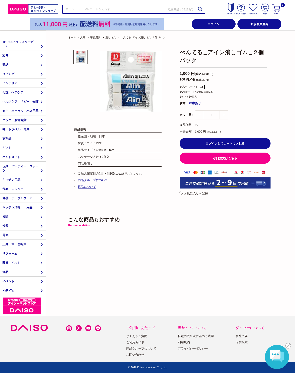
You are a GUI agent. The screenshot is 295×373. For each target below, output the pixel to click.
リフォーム (9, 253)
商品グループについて (93, 180)
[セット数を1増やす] (224, 115)
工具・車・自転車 (14, 244)
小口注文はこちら (225, 158)
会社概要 (242, 336)
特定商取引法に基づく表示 (196, 336)
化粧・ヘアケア (12, 92)
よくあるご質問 (136, 336)
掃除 (5, 216)
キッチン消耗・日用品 (17, 207)
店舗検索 (242, 342)
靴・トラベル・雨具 (16, 129)
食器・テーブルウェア (17, 198)
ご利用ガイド (135, 342)
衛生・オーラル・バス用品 (20, 110)
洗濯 (5, 225)
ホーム (72, 37)
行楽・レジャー (12, 189)
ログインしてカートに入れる (225, 143)
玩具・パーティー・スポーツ (20, 168)
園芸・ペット (11, 262)
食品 (5, 272)
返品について (87, 186)
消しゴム (110, 37)
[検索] (200, 9)
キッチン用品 (11, 179)
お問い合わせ (135, 354)
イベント (8, 281)
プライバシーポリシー (193, 348)
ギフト (6, 147)
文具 (5, 55)
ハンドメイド (11, 157)
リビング (8, 73)
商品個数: (186, 124)
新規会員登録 (259, 24)
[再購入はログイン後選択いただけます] (265, 9)
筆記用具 (95, 37)
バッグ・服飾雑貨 (14, 120)
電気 (5, 235)
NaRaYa (7, 290)
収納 (5, 64)
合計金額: (186, 131)
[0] (276, 9)
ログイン (214, 24)
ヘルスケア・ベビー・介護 (20, 101)
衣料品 (6, 138)
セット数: (186, 114)
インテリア (9, 83)
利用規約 (184, 342)
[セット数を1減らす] (199, 115)
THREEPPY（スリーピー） (18, 44)
